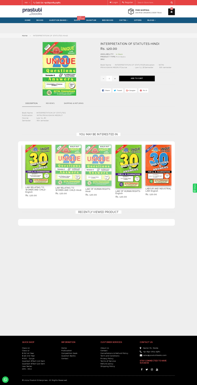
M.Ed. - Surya (28, 358)
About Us (105, 348)
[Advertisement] (20, 30)
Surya (78, 19)
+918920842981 (52, 3)
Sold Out (74, 146)
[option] (36, 172)
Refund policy (107, 364)
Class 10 (26, 348)
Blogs (151, 20)
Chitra (123, 20)
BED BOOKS (107, 20)
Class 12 (25, 351)
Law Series (27, 366)
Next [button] (178, 168)
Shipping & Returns (73, 103)
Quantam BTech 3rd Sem (33, 361)
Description (31, 103)
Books (39, 20)
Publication (66, 351)
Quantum (91, 20)
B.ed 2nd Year (28, 356)
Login (115, 2)
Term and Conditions (110, 356)
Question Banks (58, 20)
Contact (64, 358)
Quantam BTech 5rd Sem (33, 364)
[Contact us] (5, 379)
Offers (138, 20)
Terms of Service (108, 361)
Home (28, 20)
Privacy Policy (107, 358)
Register (128, 2)
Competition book (69, 353)
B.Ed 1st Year (28, 353)
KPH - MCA (27, 369)
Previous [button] (18, 168)
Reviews (50, 103)
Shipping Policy (108, 366)
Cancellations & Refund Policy (114, 353)
